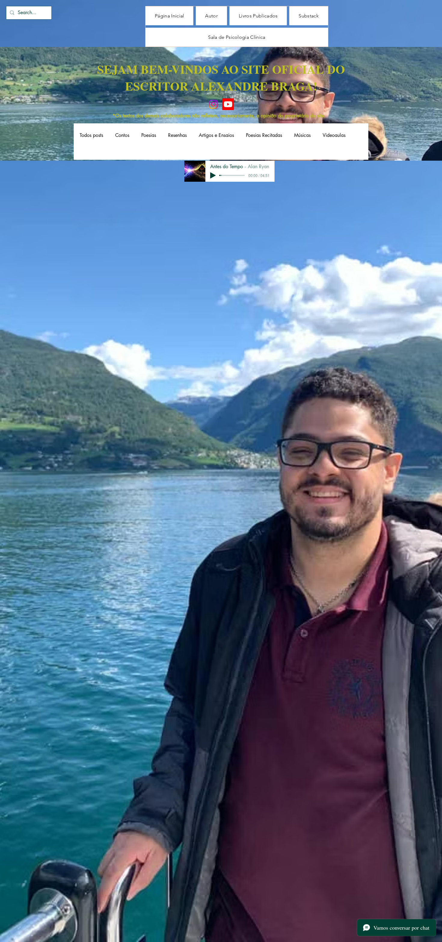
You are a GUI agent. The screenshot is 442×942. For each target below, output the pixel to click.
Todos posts (91, 135)
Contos (122, 135)
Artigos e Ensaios (216, 135)
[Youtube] (228, 104)
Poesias (148, 135)
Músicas (302, 135)
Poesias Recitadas (264, 135)
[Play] (213, 175)
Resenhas (177, 135)
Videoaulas (334, 135)
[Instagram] (213, 104)
